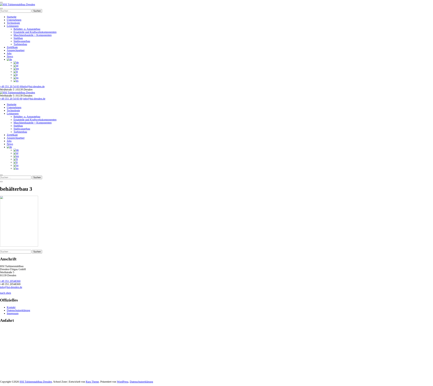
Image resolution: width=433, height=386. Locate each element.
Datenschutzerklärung (18, 310)
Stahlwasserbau (22, 41)
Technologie (13, 22)
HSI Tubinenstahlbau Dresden (36, 381)
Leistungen (13, 26)
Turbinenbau (20, 44)
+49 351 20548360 (10, 281)
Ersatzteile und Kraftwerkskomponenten (35, 32)
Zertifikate (12, 47)
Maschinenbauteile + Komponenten (33, 35)
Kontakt (11, 307)
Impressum (12, 313)
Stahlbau (18, 38)
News (10, 56)
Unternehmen (14, 19)
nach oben (5, 292)
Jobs (9, 53)
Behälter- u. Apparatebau (27, 29)
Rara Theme (92, 381)
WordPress (122, 381)
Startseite (11, 16)
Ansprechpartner (16, 50)
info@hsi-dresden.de (33, 86)
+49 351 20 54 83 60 (11, 86)
